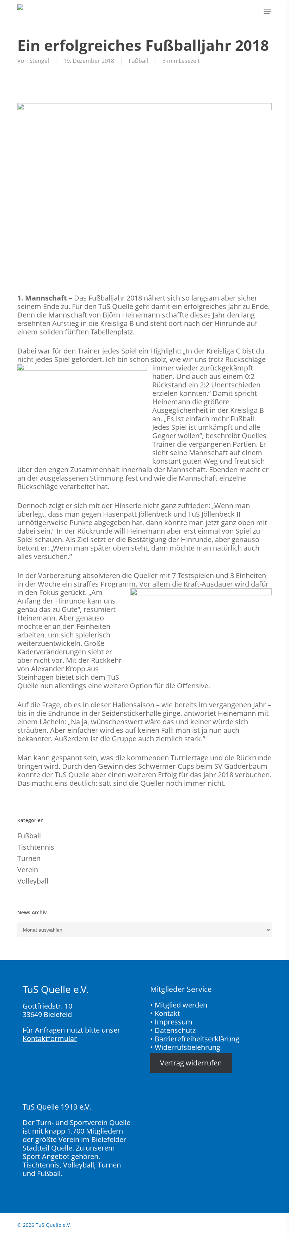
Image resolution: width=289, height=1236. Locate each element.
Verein (27, 870)
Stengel (39, 61)
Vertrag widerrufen (191, 1063)
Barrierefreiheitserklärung (197, 1039)
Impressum (173, 1022)
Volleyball (32, 881)
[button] (267, 11)
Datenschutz (175, 1030)
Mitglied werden (181, 1005)
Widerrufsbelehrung (187, 1047)
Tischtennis (35, 847)
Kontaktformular (50, 1038)
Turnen (29, 858)
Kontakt (167, 1013)
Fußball (138, 61)
